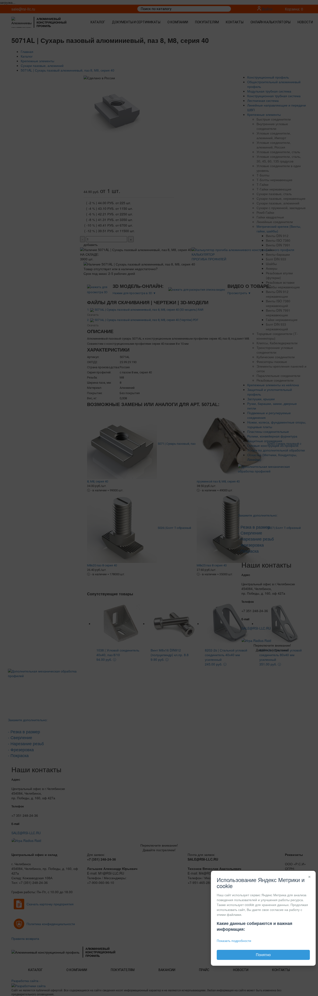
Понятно (263, 954)
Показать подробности (234, 940)
